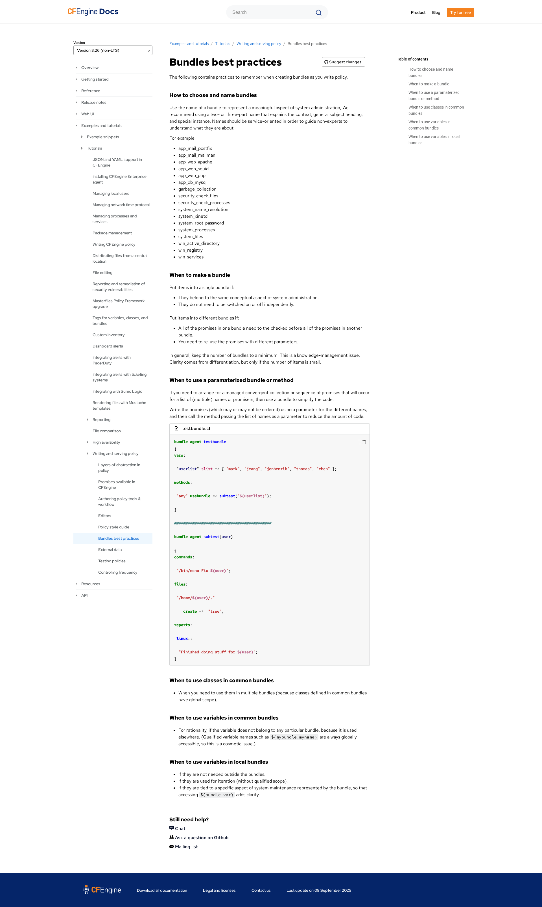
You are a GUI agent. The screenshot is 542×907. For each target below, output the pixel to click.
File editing (102, 272)
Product (418, 12)
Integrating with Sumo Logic (117, 391)
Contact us (261, 890)
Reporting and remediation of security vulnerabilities (119, 286)
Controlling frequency (117, 572)
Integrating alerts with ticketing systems (120, 377)
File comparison (107, 430)
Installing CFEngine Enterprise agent (120, 179)
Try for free (460, 12)
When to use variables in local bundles (434, 139)
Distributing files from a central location (120, 258)
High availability (106, 442)
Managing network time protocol (121, 204)
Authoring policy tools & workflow (119, 501)
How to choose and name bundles (430, 72)
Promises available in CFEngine (116, 484)
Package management (112, 233)
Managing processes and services (115, 218)
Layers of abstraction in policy (119, 467)
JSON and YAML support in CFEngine (117, 162)
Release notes (93, 102)
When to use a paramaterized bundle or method (434, 95)
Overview (90, 67)
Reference (90, 90)
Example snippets (103, 136)
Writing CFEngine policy (114, 244)
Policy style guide (113, 527)
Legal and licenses (219, 890)
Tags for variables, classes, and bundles (120, 320)
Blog (436, 12)
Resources (90, 583)
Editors (104, 515)
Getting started (95, 79)
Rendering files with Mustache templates (119, 405)
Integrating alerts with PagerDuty (112, 360)
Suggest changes (344, 61)
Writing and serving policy (116, 453)
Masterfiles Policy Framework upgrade (119, 303)
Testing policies (112, 560)
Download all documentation (162, 890)
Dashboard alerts (108, 346)
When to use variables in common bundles (429, 125)
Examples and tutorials (101, 125)
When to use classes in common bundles (436, 110)
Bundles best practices (118, 538)
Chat (179, 829)
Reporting (101, 419)
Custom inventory (109, 334)
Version (79, 42)
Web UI (87, 113)
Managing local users (111, 193)
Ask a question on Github (201, 838)
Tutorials (94, 148)
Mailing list (186, 847)
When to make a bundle (428, 84)
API (84, 595)
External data (110, 549)
